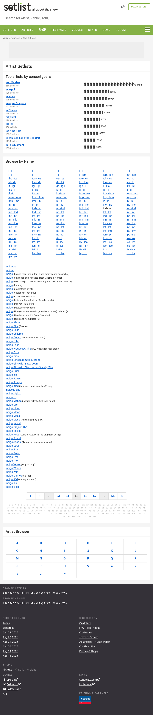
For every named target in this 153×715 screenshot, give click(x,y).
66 (85, 496)
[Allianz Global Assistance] (85, 699)
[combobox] (76, 18)
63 (58, 496)
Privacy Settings (88, 651)
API (5, 693)
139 (112, 496)
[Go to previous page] (30, 496)
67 (94, 496)
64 (67, 496)
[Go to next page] (122, 496)
